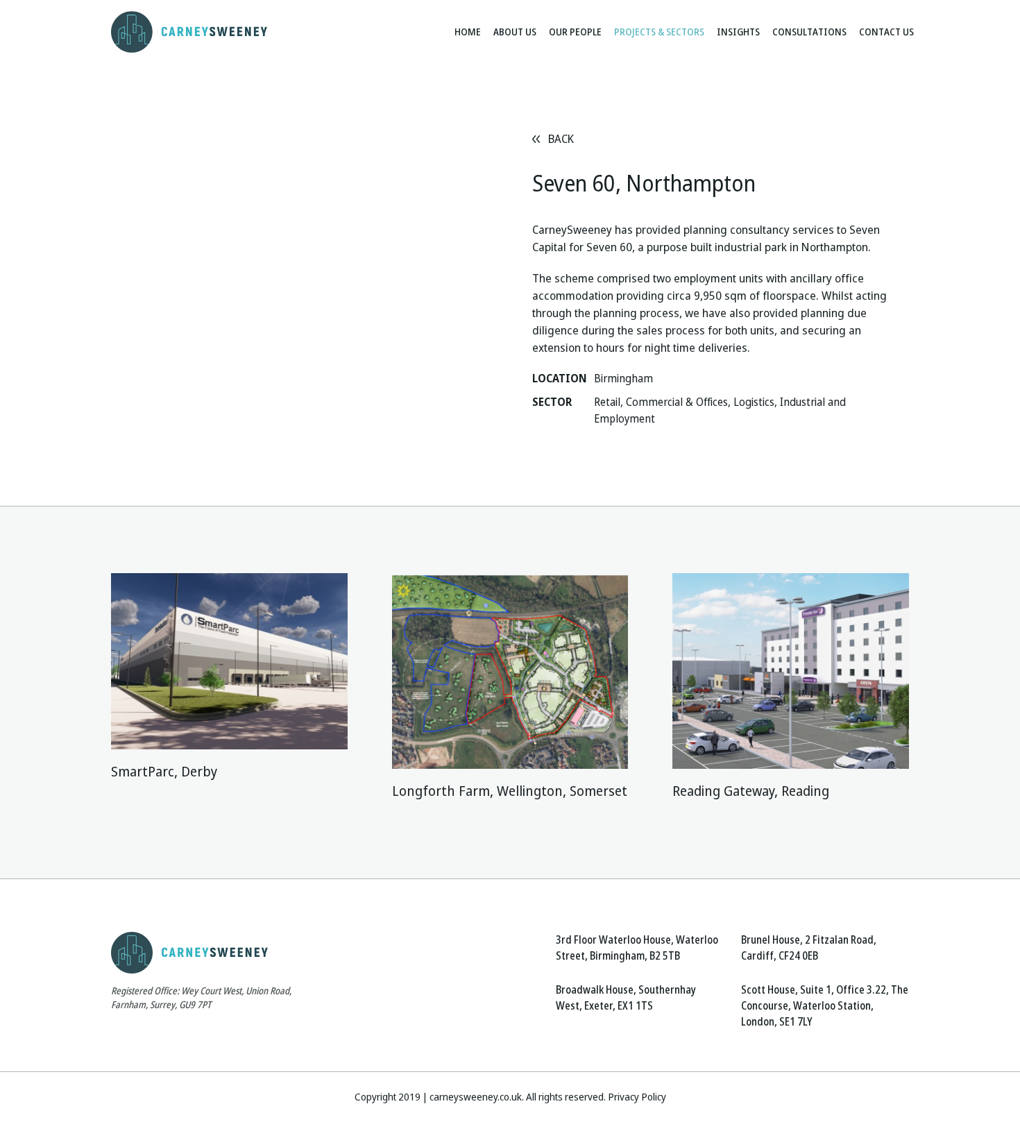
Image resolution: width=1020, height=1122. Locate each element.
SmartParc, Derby (164, 772)
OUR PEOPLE (575, 32)
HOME (467, 32)
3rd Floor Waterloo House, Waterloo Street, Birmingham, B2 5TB (637, 948)
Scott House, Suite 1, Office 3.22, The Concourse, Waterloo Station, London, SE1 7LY (824, 1006)
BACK (561, 139)
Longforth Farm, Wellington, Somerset (509, 792)
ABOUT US (514, 32)
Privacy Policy (637, 1097)
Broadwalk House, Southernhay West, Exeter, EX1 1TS (626, 998)
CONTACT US (886, 32)
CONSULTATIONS (809, 32)
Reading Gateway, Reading (750, 792)
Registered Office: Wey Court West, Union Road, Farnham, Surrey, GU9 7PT (201, 998)
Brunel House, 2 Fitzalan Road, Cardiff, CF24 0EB (808, 948)
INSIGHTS (738, 32)
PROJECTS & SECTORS (659, 32)
